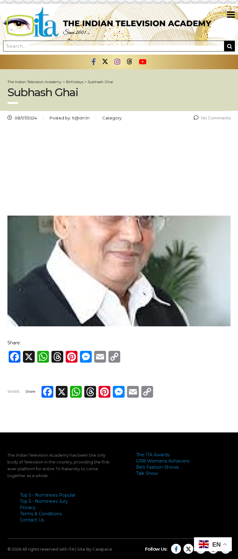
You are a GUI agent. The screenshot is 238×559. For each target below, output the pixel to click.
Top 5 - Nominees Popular (48, 495)
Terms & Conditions (41, 514)
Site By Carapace (94, 549)
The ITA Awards (153, 455)
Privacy (28, 507)
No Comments (216, 117)
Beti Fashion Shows (157, 467)
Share (13, 391)
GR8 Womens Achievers (162, 461)
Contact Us (32, 520)
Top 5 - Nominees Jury (44, 501)
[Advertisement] (119, 170)
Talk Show (147, 473)
